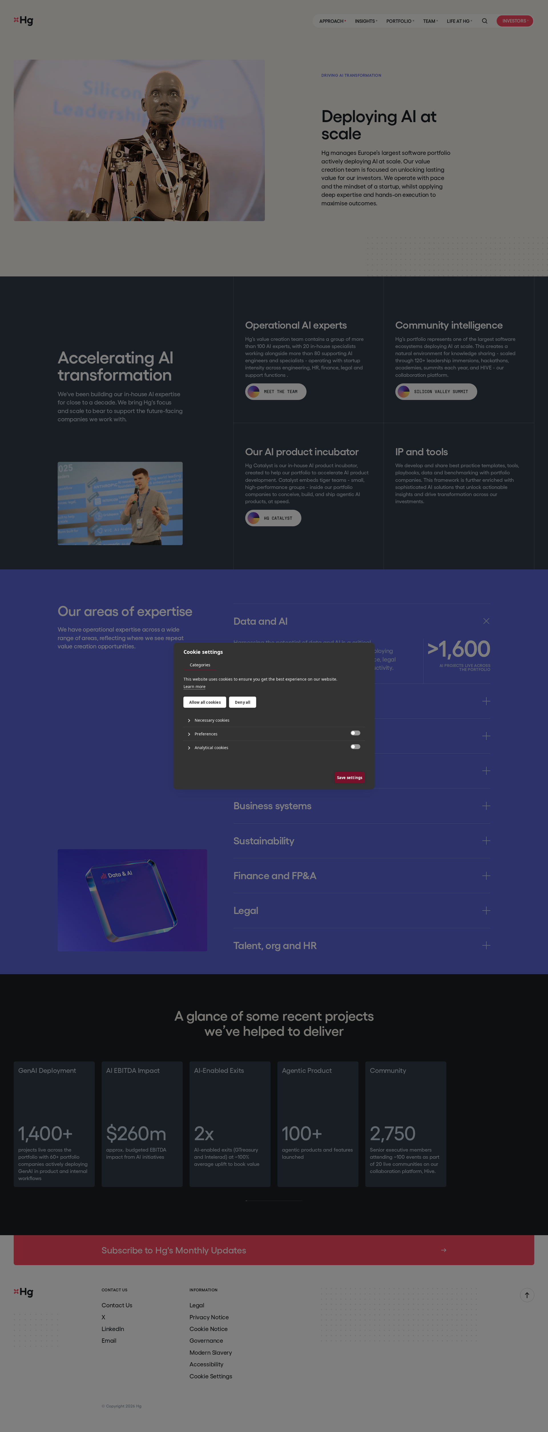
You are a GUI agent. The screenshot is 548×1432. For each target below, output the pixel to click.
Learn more (195, 686)
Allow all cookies (205, 702)
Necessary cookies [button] (212, 720)
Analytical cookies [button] (211, 747)
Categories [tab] (200, 665)
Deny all (243, 702)
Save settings (349, 777)
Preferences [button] (206, 734)
